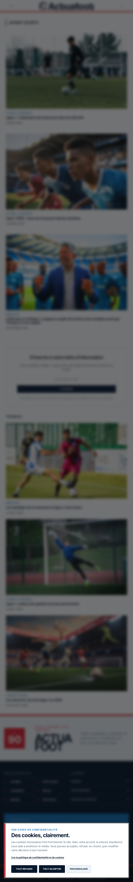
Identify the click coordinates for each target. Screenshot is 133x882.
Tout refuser (24, 869)
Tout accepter (52, 869)
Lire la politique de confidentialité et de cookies (37, 857)
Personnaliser (79, 869)
